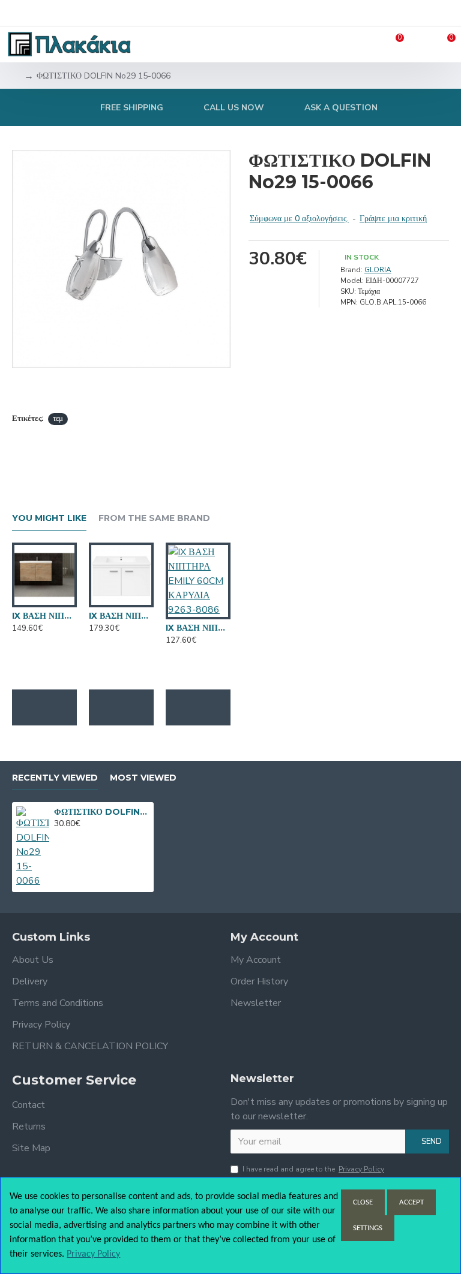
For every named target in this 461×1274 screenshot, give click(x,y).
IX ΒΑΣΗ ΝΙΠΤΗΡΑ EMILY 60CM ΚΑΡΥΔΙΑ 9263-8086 (198, 627)
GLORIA (377, 270)
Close (363, 1202)
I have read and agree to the (313, 1169)
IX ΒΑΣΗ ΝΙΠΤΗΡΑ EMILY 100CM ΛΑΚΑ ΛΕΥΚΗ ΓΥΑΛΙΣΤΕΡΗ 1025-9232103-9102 (121, 615)
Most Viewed (143, 778)
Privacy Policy (93, 1254)
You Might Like (49, 518)
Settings (367, 1228)
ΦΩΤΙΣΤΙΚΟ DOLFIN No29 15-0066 (101, 811)
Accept (411, 1202)
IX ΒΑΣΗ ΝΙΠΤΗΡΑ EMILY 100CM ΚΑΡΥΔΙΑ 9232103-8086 (44, 615)
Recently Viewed (55, 778)
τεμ (58, 418)
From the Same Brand (154, 518)
